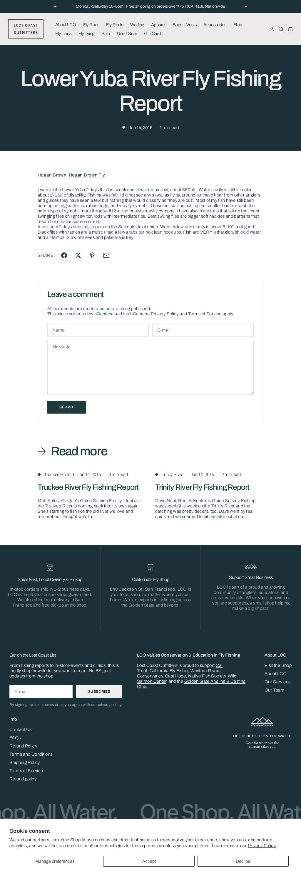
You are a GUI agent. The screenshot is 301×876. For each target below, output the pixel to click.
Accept (149, 861)
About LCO (65, 24)
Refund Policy (23, 746)
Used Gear (127, 33)
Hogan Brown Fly (87, 175)
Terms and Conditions (31, 754)
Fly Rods (91, 24)
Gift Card (152, 33)
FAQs (15, 737)
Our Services (278, 682)
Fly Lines (63, 33)
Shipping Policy (24, 762)
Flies (237, 24)
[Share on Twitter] (78, 255)
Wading (137, 24)
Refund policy (22, 779)
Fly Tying (86, 33)
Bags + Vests (184, 24)
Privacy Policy (262, 845)
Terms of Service (205, 314)
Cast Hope (175, 676)
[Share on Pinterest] (92, 255)
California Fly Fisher (169, 670)
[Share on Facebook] (64, 255)
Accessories (214, 24)
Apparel (158, 24)
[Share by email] (106, 255)
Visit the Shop (278, 665)
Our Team (275, 690)
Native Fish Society (206, 676)
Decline (243, 861)
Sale (105, 33)
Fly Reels (114, 24)
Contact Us (20, 729)
